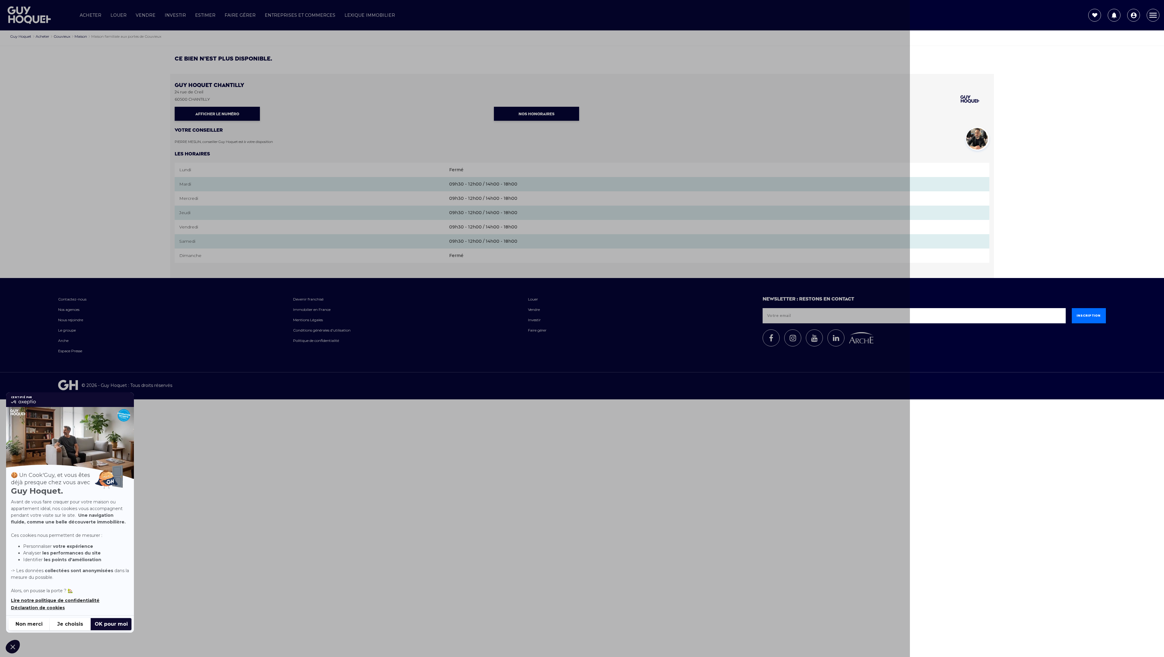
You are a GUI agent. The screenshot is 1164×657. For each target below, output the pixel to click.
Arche (63, 340)
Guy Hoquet (209, 85)
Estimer (205, 15)
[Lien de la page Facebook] (771, 337)
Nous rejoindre (70, 320)
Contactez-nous (72, 299)
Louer (118, 15)
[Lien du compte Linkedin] (835, 337)
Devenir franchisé (308, 299)
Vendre (146, 15)
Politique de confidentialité (316, 340)
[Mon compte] (1133, 15)
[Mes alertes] (1114, 15)
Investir (175, 15)
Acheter (90, 15)
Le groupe (67, 330)
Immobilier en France (311, 309)
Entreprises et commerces (300, 15)
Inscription (1089, 316)
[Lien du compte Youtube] (814, 337)
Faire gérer (240, 15)
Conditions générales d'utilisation (322, 330)
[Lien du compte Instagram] (792, 337)
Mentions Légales (308, 320)
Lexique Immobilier (369, 15)
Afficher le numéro (217, 114)
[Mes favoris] (1094, 15)
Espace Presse (70, 351)
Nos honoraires (536, 114)
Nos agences (68, 309)
